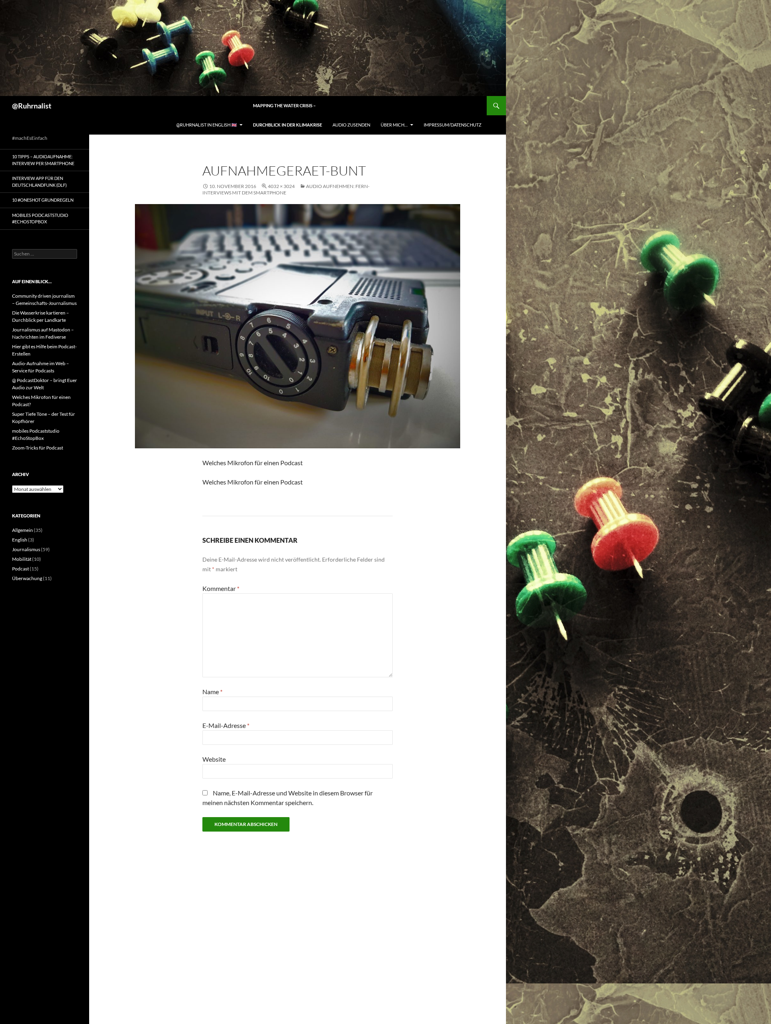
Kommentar (220, 588)
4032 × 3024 (281, 186)
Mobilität (21, 559)
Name (212, 691)
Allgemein (22, 530)
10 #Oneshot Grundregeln (42, 199)
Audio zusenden (351, 124)
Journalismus (26, 549)
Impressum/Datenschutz (452, 124)
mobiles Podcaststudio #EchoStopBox (40, 219)
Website (214, 759)
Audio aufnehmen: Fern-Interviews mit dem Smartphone (285, 189)
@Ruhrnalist (31, 105)
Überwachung (27, 578)
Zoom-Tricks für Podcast (37, 448)
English (19, 540)
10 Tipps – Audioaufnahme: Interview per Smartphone (43, 160)
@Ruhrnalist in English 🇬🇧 (206, 124)
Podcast (20, 569)
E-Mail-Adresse (225, 725)
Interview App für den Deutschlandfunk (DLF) (39, 182)
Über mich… (394, 124)
